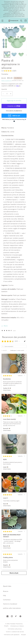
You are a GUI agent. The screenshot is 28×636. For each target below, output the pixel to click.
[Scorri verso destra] (26, 55)
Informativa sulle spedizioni (11, 634)
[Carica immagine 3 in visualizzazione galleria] (21, 54)
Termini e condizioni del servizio (15, 631)
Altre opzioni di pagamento (14, 110)
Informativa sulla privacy (15, 629)
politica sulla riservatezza (12, 608)
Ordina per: (13, 350)
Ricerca (5, 591)
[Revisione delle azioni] (24, 375)
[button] (2, 21)
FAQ (4, 595)
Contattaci (7, 600)
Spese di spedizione (6, 80)
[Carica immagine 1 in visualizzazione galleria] (7, 54)
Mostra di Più (11, 385)
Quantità (4, 89)
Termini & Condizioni (10, 604)
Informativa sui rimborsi (17, 626)
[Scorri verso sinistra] (1, 55)
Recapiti (23, 634)
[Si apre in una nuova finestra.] (10, 388)
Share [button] (6, 326)
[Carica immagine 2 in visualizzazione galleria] (14, 54)
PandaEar (13, 623)
